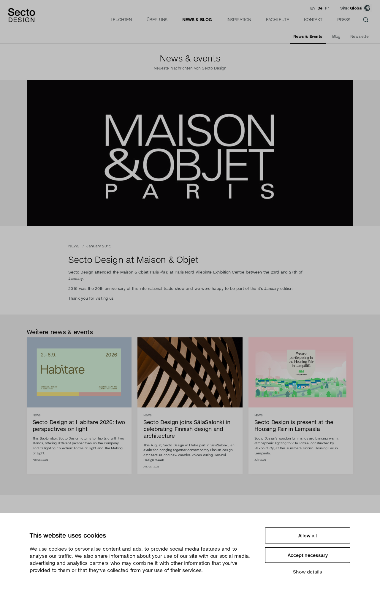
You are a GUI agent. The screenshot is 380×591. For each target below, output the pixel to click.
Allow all (307, 535)
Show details (307, 571)
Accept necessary (308, 555)
